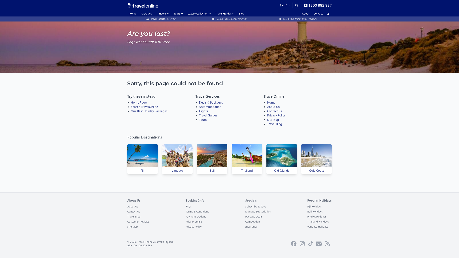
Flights (203, 111)
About (305, 13)
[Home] (142, 5)
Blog (241, 13)
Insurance (251, 226)
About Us (273, 107)
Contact (318, 13)
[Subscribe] (318, 244)
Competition (252, 221)
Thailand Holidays (318, 221)
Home (132, 13)
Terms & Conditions (197, 211)
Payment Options (196, 216)
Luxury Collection (198, 13)
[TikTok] (310, 243)
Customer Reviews (138, 221)
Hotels (163, 13)
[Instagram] (302, 244)
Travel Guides (223, 13)
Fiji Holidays (314, 206)
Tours (177, 13)
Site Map (273, 120)
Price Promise (194, 221)
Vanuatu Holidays (317, 226)
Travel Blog (274, 124)
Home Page (139, 102)
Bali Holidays (315, 211)
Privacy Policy (276, 115)
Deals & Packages (211, 102)
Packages (146, 13)
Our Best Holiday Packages (149, 111)
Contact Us (274, 111)
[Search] (296, 5)
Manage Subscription (258, 211)
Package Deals (253, 216)
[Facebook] (293, 244)
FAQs (189, 206)
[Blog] (327, 244)
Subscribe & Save (255, 206)
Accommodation (210, 107)
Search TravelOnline (144, 107)
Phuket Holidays (316, 216)
